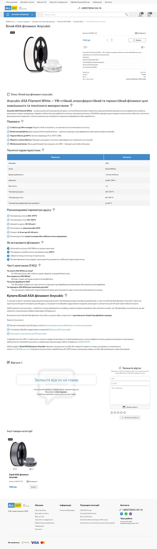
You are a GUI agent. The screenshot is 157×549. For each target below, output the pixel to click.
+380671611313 (84, 342)
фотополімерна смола (53, 325)
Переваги (86, 57)
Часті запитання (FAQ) (90, 67)
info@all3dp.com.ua (21, 349)
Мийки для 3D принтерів (59, 329)
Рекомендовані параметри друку (93, 62)
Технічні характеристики (90, 59)
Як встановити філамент (90, 64)
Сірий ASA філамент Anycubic (19, 475)
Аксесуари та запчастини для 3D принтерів (28, 333)
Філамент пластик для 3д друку (79, 325)
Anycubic (143, 72)
